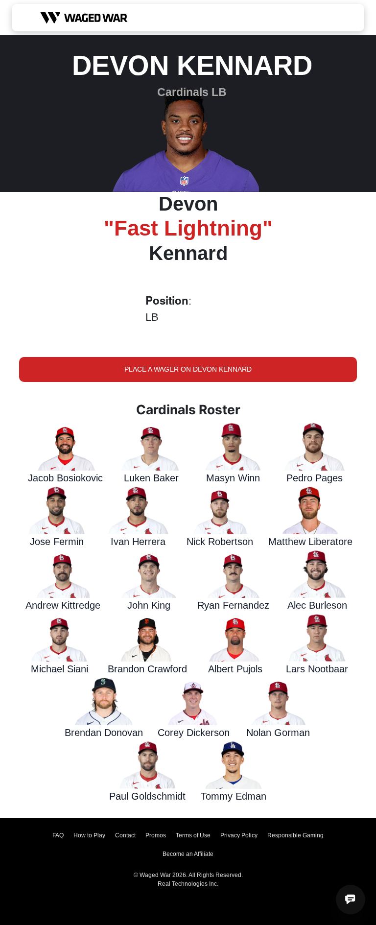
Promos (155, 835)
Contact (125, 835)
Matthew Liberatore (310, 541)
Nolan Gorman (278, 732)
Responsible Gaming (295, 835)
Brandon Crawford (147, 669)
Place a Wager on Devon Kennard (188, 369)
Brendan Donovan (104, 732)
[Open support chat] (350, 899)
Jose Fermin (57, 541)
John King (148, 605)
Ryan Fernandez (233, 605)
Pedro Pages (314, 478)
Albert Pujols (235, 669)
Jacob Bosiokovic (65, 478)
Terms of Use (193, 835)
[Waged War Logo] (84, 17)
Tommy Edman (233, 796)
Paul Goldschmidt (147, 796)
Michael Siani (59, 669)
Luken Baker (151, 478)
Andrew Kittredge (62, 605)
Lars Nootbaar (317, 669)
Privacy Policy (239, 835)
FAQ (58, 835)
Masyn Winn (233, 478)
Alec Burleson (317, 605)
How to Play (89, 835)
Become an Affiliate (188, 854)
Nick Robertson (220, 541)
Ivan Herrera (138, 541)
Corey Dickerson (194, 732)
